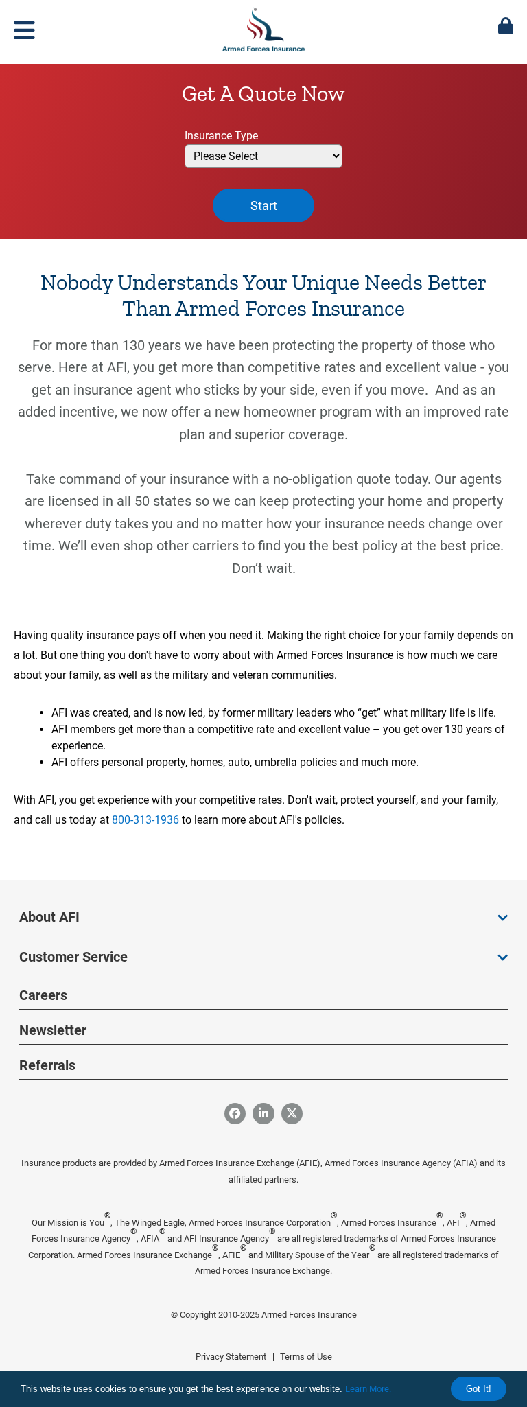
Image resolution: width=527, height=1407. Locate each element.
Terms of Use (306, 1356)
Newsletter (52, 1030)
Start (263, 205)
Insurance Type (221, 135)
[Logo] (263, 27)
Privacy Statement (231, 1356)
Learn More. (368, 1389)
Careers (43, 995)
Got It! (478, 1389)
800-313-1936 (145, 819)
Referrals (47, 1065)
